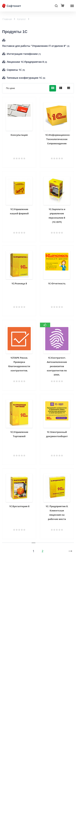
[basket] (63, 6)
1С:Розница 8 (19, 283)
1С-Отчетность (57, 283)
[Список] (60, 88)
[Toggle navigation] (56, 6)
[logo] (12, 6)
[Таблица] (68, 88)
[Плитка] (52, 88)
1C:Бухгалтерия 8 (19, 506)
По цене (10, 88)
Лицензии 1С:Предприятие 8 (27, 61)
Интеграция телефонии (24, 53)
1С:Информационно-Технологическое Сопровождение (57, 139)
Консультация (19, 134)
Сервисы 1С (16, 69)
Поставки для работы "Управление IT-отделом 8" (35, 46)
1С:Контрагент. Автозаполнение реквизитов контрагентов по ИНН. (57, 366)
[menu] (72, 6)
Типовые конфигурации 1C (26, 77)
